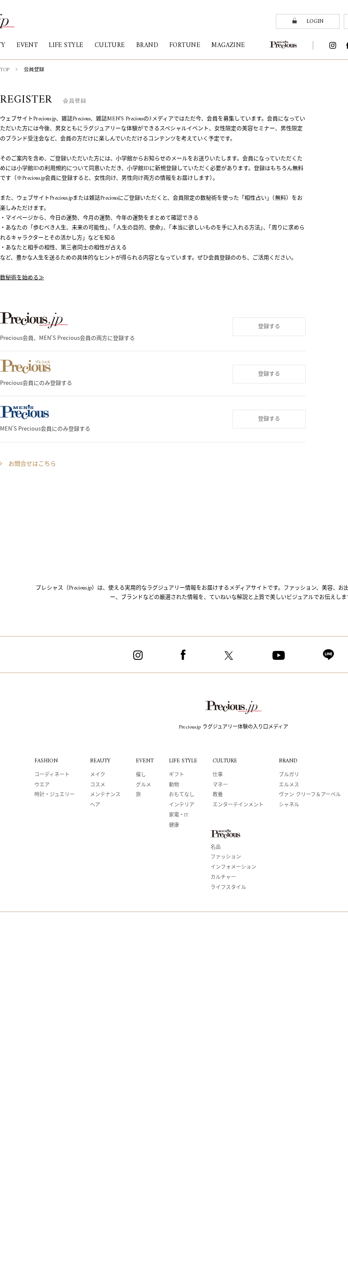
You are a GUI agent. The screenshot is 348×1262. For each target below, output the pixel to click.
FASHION (46, 761)
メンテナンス (105, 795)
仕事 (218, 775)
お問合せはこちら (32, 464)
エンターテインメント (238, 805)
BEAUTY (100, 761)
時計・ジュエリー (54, 795)
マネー (220, 785)
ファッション (225, 857)
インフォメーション (233, 867)
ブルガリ (289, 775)
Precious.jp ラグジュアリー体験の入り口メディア (233, 727)
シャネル (289, 805)
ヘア (95, 805)
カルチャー (223, 877)
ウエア (42, 785)
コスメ (97, 785)
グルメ (143, 785)
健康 (174, 825)
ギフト (176, 775)
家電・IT (178, 815)
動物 (174, 785)
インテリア (181, 805)
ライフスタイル (228, 888)
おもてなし (181, 795)
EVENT (145, 761)
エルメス (289, 785)
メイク (97, 775)
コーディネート (52, 775)
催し (141, 775)
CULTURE (225, 761)
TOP (4, 70)
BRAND (288, 761)
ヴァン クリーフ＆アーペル (310, 795)
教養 (218, 795)
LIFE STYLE (183, 761)
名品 (215, 847)
